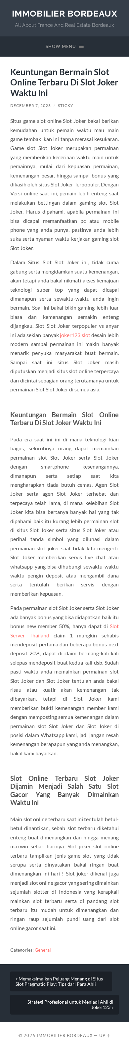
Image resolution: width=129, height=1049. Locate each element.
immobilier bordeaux (64, 13)
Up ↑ (104, 1035)
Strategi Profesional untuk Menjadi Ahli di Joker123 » (70, 1004)
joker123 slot (75, 335)
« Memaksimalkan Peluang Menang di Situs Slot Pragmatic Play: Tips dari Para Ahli (59, 981)
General (43, 950)
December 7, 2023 (30, 105)
